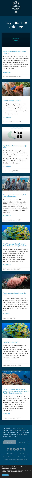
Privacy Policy (7, 457)
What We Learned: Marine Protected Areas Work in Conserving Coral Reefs (15, 245)
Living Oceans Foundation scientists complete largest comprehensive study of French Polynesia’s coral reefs (16, 391)
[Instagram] (17, 449)
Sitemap (26, 457)
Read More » (7, 72)
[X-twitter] (11, 449)
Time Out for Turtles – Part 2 (12, 100)
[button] (16, 12)
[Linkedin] (14, 449)
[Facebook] (8, 449)
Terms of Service (18, 457)
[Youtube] (21, 449)
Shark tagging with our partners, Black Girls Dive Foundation (14, 196)
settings (19, 472)
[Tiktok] (24, 449)
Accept (5, 475)
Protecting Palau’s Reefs (10, 342)
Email (4, 439)
